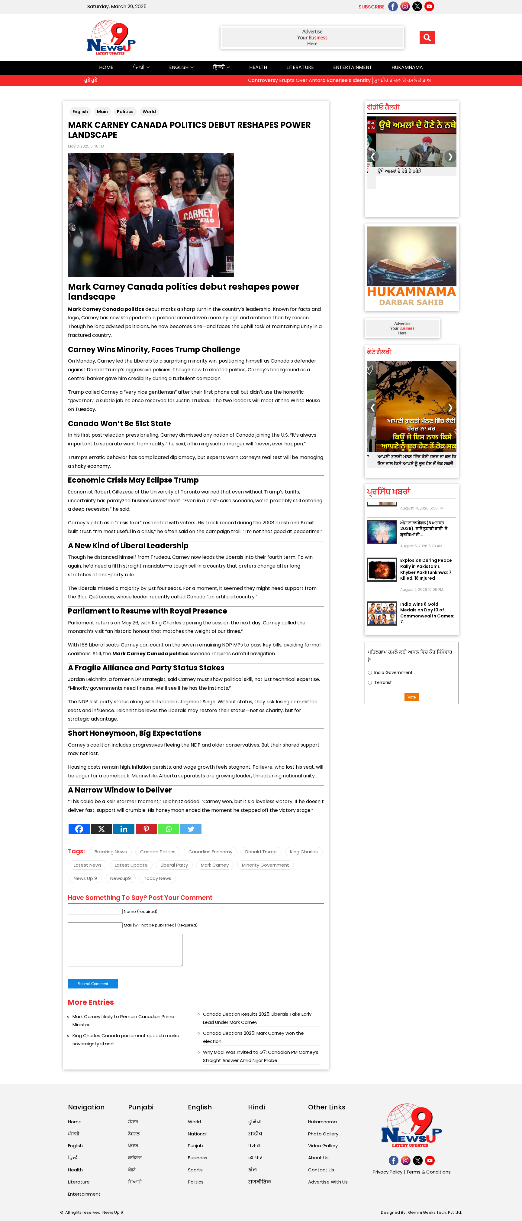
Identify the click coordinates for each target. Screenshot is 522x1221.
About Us (318, 1157)
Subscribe (372, 7)
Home (106, 67)
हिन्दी (219, 67)
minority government (265, 865)
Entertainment (352, 67)
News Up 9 (85, 878)
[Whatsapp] (168, 829)
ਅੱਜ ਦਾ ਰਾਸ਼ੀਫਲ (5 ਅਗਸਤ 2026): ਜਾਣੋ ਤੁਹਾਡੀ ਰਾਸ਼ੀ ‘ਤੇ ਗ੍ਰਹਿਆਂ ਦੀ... (423, 514)
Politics (125, 112)
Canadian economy (210, 851)
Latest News (88, 865)
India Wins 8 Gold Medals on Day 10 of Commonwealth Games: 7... (427, 598)
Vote (412, 697)
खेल (252, 1170)
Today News (157, 878)
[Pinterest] (146, 829)
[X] (101, 829)
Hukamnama (407, 67)
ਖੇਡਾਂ (131, 1170)
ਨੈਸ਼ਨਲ (134, 1134)
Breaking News (111, 851)
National (197, 1134)
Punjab (195, 1145)
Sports (195, 1170)
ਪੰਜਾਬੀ (139, 67)
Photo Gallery (323, 1134)
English (178, 67)
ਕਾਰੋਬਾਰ (135, 1157)
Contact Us (321, 1170)
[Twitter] (190, 829)
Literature (300, 67)
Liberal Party (174, 865)
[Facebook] (79, 829)
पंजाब (254, 1145)
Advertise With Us (328, 1182)
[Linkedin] (123, 829)
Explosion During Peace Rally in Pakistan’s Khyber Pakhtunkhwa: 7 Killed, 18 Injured (426, 554)
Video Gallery (323, 1145)
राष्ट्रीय (255, 1134)
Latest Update (131, 865)
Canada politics (158, 851)
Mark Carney (215, 865)
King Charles (304, 851)
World (149, 112)
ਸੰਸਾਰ (133, 1121)
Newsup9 (120, 878)
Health (258, 67)
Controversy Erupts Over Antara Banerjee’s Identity (273, 80)
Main (102, 112)
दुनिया (255, 1121)
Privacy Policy (387, 1172)
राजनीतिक (259, 1182)
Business (197, 1157)
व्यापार (255, 1157)
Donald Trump (261, 851)
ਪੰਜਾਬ (133, 1145)
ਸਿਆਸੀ (135, 1182)
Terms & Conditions (428, 1172)
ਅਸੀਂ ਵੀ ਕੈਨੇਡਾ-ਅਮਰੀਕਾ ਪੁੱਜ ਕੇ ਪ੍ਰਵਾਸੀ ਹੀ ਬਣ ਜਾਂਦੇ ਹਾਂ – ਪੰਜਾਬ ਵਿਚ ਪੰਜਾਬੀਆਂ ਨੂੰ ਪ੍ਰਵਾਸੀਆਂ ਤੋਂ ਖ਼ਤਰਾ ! (411, 178)
